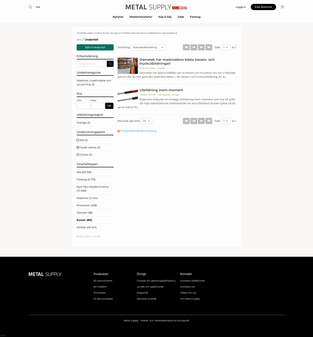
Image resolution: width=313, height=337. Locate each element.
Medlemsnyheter (140, 16)
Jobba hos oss (188, 292)
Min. (79, 100)
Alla (79, 39)
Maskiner (87, 198)
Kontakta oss (187, 286)
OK (109, 105)
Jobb (181, 16)
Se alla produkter (103, 298)
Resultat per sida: (129, 120)
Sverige (83, 122)
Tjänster (84, 212)
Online (85, 154)
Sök (38, 7)
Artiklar (87, 227)
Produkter (87, 205)
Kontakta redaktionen (192, 280)
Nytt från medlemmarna (92, 188)
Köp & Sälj (165, 16)
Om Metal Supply (190, 298)
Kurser (84, 220)
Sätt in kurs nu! (95, 47)
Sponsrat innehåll (146, 298)
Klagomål (142, 292)
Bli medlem (100, 286)
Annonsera (100, 292)
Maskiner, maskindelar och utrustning (94, 82)
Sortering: (124, 47)
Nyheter (118, 16)
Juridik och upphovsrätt (150, 286)
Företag (195, 16)
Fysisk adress (89, 147)
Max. (94, 100)
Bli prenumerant (103, 280)
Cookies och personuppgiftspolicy (156, 280)
